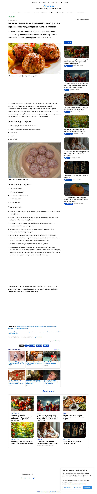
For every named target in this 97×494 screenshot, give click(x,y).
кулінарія (32, 345)
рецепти (39, 345)
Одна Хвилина (38, 337)
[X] (56, 2)
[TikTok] (49, 2)
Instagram (44, 2)
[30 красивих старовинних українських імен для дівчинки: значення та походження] (76, 143)
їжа (26, 345)
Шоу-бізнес (68, 180)
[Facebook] (30, 2)
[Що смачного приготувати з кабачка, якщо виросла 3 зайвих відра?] (76, 99)
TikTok (52, 2)
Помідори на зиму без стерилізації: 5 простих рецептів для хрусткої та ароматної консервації (76, 61)
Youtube (66, 2)
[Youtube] (62, 2)
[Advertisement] (34, 90)
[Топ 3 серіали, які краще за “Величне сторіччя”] (76, 167)
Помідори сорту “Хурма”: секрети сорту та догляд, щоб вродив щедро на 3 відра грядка (76, 199)
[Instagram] (39, 2)
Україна (67, 158)
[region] (77, 479)
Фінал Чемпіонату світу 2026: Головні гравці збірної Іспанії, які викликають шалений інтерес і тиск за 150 (76, 85)
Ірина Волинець (84, 19)
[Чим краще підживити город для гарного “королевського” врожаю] (76, 121)
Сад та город (69, 134)
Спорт (67, 90)
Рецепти (11, 17)
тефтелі (46, 345)
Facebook (34, 2)
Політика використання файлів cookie (76, 484)
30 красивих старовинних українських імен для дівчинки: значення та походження (76, 153)
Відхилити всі (77, 487)
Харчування (68, 66)
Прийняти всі (87, 487)
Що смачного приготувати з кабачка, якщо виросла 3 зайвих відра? (73, 417)
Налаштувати (67, 487)
